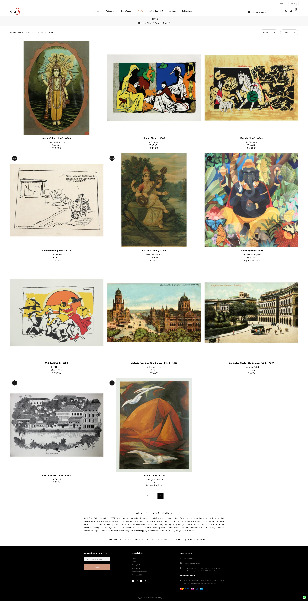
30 (49, 32)
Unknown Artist (154, 367)
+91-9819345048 (190, 558)
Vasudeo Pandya (56, 142)
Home (141, 23)
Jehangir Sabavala (154, 479)
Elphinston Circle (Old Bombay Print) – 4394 (251, 363)
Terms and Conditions (139, 571)
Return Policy (136, 568)
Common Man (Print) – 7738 (56, 250)
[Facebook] (133, 581)
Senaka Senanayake (251, 255)
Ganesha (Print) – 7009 (251, 250)
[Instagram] (137, 581)
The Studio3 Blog (138, 575)
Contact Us (135, 561)
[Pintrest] (145, 581)
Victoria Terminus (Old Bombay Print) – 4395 (154, 363)
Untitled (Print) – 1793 (154, 475)
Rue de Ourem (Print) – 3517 (56, 475)
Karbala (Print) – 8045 (251, 138)
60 (52, 32)
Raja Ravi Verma (154, 255)
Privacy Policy (137, 565)
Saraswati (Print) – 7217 (154, 250)
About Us (135, 558)
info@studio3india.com (192, 563)
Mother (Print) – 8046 (154, 138)
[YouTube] (141, 581)
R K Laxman (56, 255)
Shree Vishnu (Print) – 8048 (56, 138)
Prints (157, 23)
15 (45, 32)
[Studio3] (15, 11)
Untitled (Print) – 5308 (56, 363)
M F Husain (154, 142)
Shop (149, 23)
